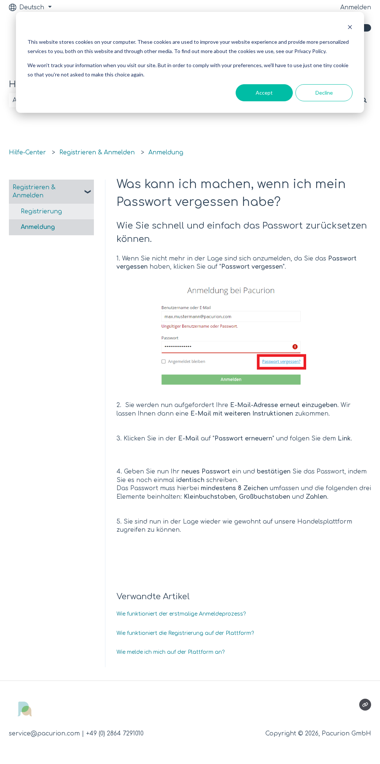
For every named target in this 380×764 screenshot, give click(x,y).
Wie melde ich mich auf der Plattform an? (171, 652)
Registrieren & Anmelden (97, 152)
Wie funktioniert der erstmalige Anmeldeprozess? (181, 614)
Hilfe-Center (27, 152)
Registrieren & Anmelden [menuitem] (34, 191)
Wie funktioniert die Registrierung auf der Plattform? (185, 633)
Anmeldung (165, 152)
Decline (324, 92)
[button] (88, 188)
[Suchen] (364, 100)
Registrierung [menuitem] (41, 211)
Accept (264, 92)
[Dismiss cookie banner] (350, 28)
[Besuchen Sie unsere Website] (365, 705)
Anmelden (355, 7)
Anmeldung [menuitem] (38, 227)
